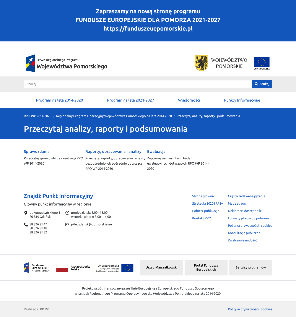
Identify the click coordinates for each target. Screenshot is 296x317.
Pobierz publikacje (205, 211)
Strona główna (203, 196)
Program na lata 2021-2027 (130, 100)
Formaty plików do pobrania (249, 218)
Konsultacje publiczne (244, 233)
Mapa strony (237, 203)
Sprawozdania (37, 151)
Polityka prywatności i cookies (250, 225)
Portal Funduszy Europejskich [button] (206, 267)
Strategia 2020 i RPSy (207, 203)
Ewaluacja (156, 151)
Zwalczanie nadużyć (242, 240)
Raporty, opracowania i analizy (113, 151)
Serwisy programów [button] (251, 267)
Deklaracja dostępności (245, 211)
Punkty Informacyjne (242, 100)
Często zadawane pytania (246, 196)
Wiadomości (189, 100)
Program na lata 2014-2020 (59, 100)
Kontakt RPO (201, 218)
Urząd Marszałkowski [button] (161, 267)
